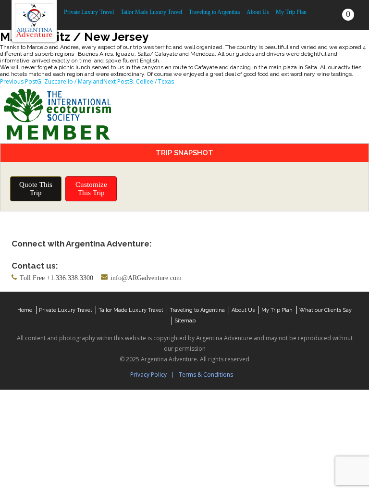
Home (24, 310)
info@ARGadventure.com (146, 278)
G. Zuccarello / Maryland (51, 81)
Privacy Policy (148, 374)
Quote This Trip (35, 189)
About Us (257, 12)
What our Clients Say (325, 310)
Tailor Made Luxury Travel (151, 12)
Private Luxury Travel (89, 12)
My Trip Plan (291, 12)
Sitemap (185, 321)
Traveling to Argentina (214, 12)
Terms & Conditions (206, 374)
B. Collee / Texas (138, 81)
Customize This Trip (91, 189)
